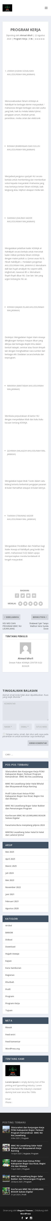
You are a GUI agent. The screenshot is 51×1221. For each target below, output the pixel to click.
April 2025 (10, 859)
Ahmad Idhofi (26, 35)
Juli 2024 (9, 873)
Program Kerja (20, 38)
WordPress (25, 1213)
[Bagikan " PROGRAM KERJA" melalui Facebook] (17, 595)
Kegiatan (9, 975)
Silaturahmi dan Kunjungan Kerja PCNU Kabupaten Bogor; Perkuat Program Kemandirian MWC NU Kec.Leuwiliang (24, 774)
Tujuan (8, 1010)
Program (9, 996)
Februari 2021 (12, 901)
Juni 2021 (9, 894)
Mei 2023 (9, 880)
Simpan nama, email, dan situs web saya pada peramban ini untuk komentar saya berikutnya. (25, 735)
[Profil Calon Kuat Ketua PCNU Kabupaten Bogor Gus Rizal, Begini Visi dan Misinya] (6, 1162)
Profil (7, 989)
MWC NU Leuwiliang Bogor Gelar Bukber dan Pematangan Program (25, 807)
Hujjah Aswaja (12, 953)
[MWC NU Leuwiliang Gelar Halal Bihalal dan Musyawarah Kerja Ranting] (6, 1147)
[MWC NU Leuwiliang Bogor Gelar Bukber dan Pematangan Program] (6, 1178)
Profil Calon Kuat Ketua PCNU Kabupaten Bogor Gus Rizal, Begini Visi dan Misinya (24, 796)
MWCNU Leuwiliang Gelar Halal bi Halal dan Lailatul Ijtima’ (24, 833)
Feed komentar (12, 1041)
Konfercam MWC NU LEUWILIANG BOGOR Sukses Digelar (25, 816)
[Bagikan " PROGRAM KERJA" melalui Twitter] (23, 595)
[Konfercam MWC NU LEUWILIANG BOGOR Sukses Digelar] (6, 1191)
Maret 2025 (11, 866)
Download (10, 946)
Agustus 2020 (12, 908)
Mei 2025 (9, 851)
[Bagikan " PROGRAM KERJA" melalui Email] (28, 595)
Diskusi (8, 939)
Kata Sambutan (13, 968)
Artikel (8, 925)
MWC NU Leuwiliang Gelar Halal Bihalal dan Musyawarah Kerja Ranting (24, 785)
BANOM (9, 932)
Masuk (8, 1027)
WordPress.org (12, 1048)
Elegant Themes (25, 1210)
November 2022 (13, 887)
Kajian (8, 961)
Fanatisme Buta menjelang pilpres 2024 (25, 825)
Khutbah (9, 982)
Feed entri (10, 1034)
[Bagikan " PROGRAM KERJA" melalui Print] (34, 595)
